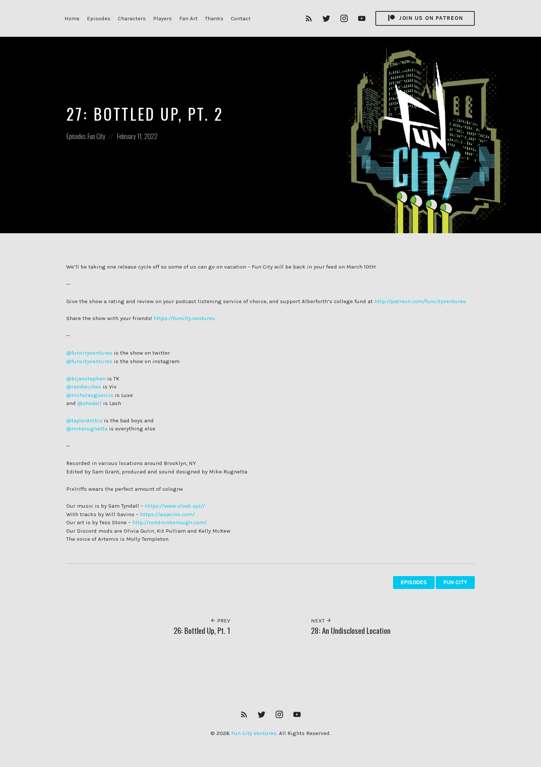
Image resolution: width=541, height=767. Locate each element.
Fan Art (188, 18)
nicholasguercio (92, 395)
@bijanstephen (86, 378)
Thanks (214, 18)
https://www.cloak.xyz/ (174, 506)
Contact (241, 18)
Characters (132, 18)
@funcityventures (89, 352)
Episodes (98, 18)
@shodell (89, 403)
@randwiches (83, 386)
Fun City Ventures (253, 733)
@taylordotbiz (84, 420)
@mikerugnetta (86, 428)
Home (71, 18)
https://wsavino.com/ (167, 514)
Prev (223, 620)
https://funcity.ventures (184, 318)
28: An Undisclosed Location (350, 630)
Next (318, 620)
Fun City (96, 136)
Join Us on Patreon (430, 18)
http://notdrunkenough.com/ (169, 522)
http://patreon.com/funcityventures (420, 301)
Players (162, 18)
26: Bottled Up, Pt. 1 (202, 630)
